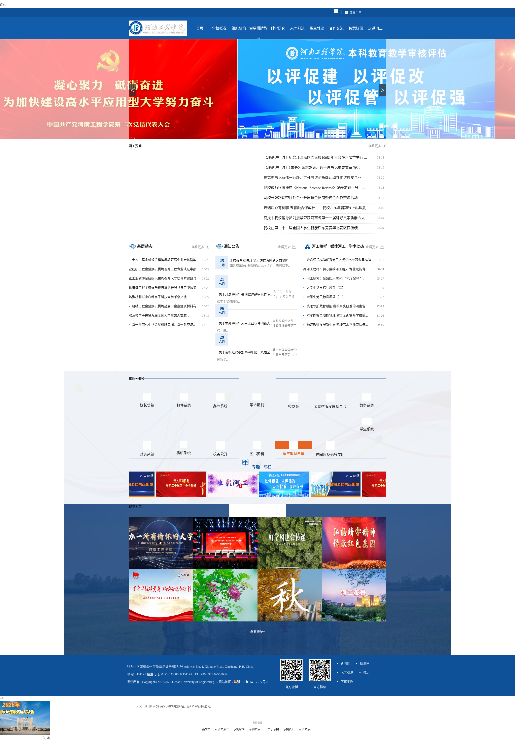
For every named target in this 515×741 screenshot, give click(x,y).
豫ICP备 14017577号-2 (252, 682)
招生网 (365, 663)
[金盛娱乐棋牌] (25, 734)
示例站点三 (306, 729)
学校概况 (219, 28)
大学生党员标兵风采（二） (326, 287)
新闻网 (345, 663)
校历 (366, 672)
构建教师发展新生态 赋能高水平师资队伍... (337, 324)
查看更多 (374, 146)
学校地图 (347, 681)
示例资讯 (289, 729)
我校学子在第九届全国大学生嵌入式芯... (160, 315)
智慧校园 (356, 28)
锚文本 (206, 729)
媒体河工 (338, 246)
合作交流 (336, 28)
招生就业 (317, 28)
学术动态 (356, 246)
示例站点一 (256, 729)
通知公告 (231, 246)
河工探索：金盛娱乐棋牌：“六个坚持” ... (335, 278)
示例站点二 (222, 729)
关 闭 (46, 738)
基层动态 (144, 246)
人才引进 (297, 28)
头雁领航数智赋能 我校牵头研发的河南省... (337, 306)
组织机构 (239, 28)
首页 (199, 28)
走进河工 (375, 28)
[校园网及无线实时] (258, 496)
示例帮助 (239, 729)
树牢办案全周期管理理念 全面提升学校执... (337, 315)
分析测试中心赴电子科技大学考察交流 (159, 297)
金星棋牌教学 (258, 30)
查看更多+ (257, 631)
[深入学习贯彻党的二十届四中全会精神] (155, 496)
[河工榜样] (310, 496)
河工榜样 (319, 246)
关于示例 (273, 729)
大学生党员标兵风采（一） (326, 297)
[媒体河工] (207, 496)
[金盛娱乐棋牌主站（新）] (158, 34)
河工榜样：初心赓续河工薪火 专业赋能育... (337, 269)
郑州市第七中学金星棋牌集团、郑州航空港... (164, 324)
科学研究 (278, 28)
